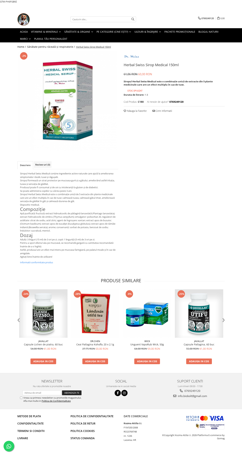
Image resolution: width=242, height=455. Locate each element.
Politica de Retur (83, 423)
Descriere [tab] (25, 165)
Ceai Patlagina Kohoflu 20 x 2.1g (95, 344)
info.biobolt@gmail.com (192, 396)
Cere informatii (163, 110)
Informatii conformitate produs (36, 262)
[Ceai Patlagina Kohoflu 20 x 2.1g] (95, 313)
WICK (147, 341)
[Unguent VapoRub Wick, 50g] (147, 313)
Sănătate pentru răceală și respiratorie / (51, 46)
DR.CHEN (95, 341)
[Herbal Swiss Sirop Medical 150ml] (67, 101)
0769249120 (192, 391)
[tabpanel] (67, 101)
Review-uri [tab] (42, 164)
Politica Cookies (83, 431)
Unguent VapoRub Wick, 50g (147, 344)
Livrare (22, 438)
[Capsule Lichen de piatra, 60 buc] (43, 313)
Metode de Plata (29, 416)
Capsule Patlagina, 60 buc (199, 344)
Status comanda (83, 438)
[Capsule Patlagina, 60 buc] (199, 313)
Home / (22, 46)
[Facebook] (118, 393)
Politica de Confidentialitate (56, 400)
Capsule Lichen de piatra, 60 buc (43, 344)
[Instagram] (124, 393)
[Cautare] (133, 19)
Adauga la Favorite (136, 110)
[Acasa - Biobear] (35, 19)
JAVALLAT (43, 341)
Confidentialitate (30, 423)
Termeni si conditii (31, 431)
